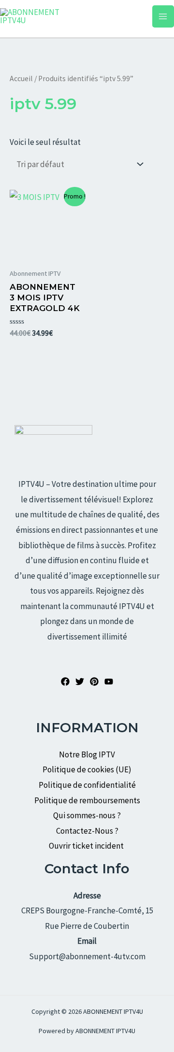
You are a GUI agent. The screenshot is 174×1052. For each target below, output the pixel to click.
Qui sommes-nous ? (87, 815)
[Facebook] (65, 681)
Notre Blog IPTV (87, 754)
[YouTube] (108, 681)
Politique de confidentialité (87, 785)
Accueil (21, 78)
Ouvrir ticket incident (87, 845)
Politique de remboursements (87, 800)
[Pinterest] (94, 681)
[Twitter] (79, 681)
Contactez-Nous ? (87, 830)
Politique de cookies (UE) (87, 769)
